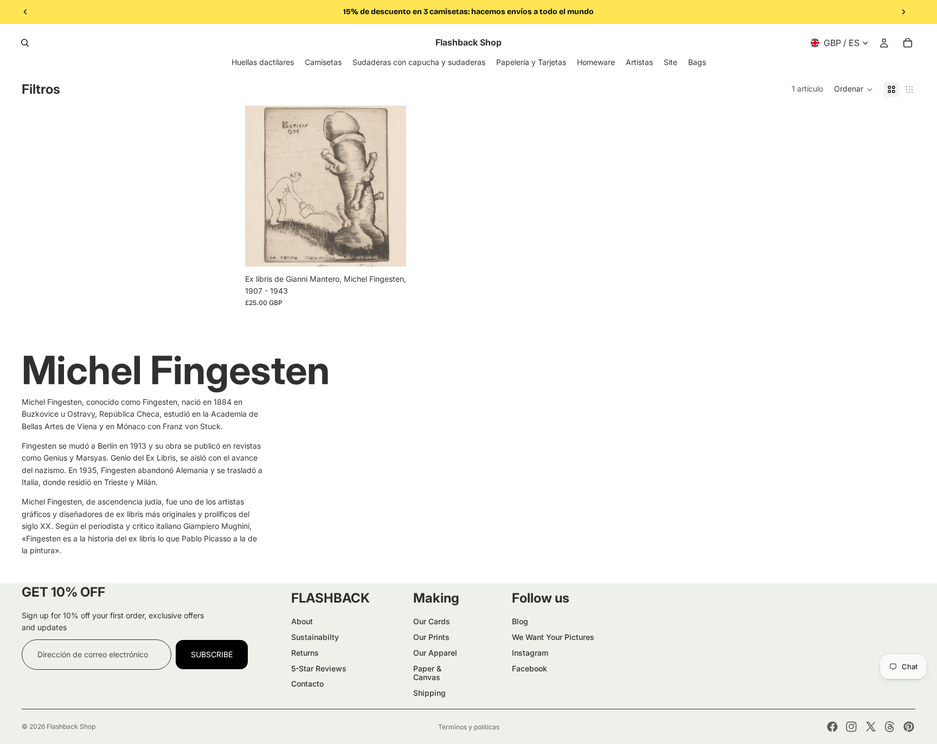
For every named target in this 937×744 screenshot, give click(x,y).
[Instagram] (851, 726)
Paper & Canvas (427, 673)
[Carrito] (908, 43)
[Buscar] (25, 43)
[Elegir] (389, 250)
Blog (520, 621)
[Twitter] (870, 726)
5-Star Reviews (318, 668)
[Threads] (889, 726)
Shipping (429, 692)
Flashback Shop (71, 726)
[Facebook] (832, 726)
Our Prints (431, 637)
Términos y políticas (468, 727)
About (302, 621)
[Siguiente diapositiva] (903, 12)
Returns (305, 652)
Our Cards (431, 621)
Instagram (530, 652)
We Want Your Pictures (553, 637)
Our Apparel (435, 652)
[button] (853, 89)
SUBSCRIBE (212, 654)
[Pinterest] (908, 726)
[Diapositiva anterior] (25, 12)
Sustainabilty (315, 637)
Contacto (307, 683)
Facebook (529, 668)
